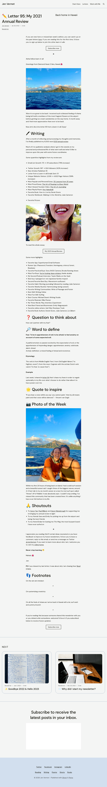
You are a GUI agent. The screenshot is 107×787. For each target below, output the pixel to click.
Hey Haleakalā (48, 190)
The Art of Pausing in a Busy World (55, 184)
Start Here (76, 4)
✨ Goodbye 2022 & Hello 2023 (22, 689)
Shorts (62, 772)
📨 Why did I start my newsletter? (77, 689)
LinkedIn (68, 767)
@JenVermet (31, 542)
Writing (46, 772)
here (40, 39)
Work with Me (95, 4)
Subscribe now (53, 48)
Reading (38, 772)
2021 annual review (61, 141)
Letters (85, 4)
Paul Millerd (43, 511)
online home (39, 545)
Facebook (48, 767)
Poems (54, 772)
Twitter (39, 767)
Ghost (64, 778)
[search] (103, 4)
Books (69, 772)
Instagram (58, 767)
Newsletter (5, 29)
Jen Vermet (8, 4)
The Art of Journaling (58, 187)
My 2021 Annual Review (53, 251)
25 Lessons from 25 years (63, 181)
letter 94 (46, 377)
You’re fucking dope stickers (50, 273)
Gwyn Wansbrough (58, 511)
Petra (71, 778)
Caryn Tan (34, 511)
